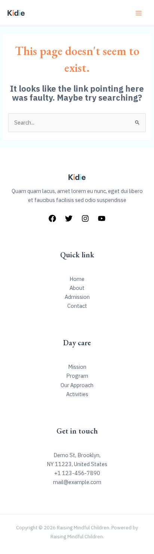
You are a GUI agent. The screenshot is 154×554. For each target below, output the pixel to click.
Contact (77, 305)
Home (77, 278)
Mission (77, 366)
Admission (77, 296)
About (77, 287)
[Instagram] (85, 218)
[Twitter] (69, 218)
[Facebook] (52, 218)
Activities (77, 394)
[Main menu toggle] (139, 13)
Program (77, 375)
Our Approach (77, 385)
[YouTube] (101, 218)
